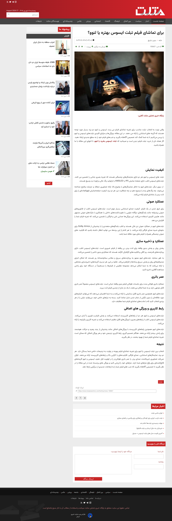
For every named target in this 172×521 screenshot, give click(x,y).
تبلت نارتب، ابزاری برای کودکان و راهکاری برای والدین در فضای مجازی (139, 418)
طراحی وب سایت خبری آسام (78, 515)
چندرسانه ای (68, 21)
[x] (80, 398)
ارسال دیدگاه (88, 479)
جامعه (76, 492)
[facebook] (76, 398)
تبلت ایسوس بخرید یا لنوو (106, 141)
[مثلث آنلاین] (150, 11)
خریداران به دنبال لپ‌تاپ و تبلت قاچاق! (149, 428)
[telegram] (12, 2)
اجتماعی (97, 21)
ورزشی (69, 492)
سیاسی (108, 492)
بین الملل (127, 21)
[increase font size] (82, 47)
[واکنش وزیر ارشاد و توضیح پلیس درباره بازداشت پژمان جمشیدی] (63, 87)
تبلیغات (39, 21)
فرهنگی (92, 492)
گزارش (66, 35)
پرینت (88, 46)
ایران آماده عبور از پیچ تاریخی (43, 102)
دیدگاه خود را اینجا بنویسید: (121, 451)
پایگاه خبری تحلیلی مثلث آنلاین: (151, 115)
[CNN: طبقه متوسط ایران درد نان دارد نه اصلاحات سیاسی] (63, 67)
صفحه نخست (158, 21)
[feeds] (7, 2)
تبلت (160, 381)
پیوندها (81, 498)
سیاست (138, 21)
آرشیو (48, 183)
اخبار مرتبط (158, 406)
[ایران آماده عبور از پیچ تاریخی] (63, 108)
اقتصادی (83, 492)
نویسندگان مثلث (52, 21)
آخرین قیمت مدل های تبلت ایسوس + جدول (147, 433)
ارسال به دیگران (99, 46)
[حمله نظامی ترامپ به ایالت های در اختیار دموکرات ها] (63, 168)
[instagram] (15, 2)
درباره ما (98, 498)
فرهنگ (117, 21)
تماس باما (89, 498)
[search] (9, 14)
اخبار (147, 21)
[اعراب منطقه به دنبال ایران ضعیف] (63, 47)
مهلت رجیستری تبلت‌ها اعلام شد (151, 423)
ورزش (88, 21)
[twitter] (10, 2)
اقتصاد (107, 21)
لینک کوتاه (80, 387)
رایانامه (161, 461)
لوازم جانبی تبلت (156, 413)
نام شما (161, 451)
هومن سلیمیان (47, 171)
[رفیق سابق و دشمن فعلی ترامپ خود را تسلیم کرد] (63, 128)
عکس (79, 21)
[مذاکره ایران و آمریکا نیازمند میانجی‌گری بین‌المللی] (63, 148)
